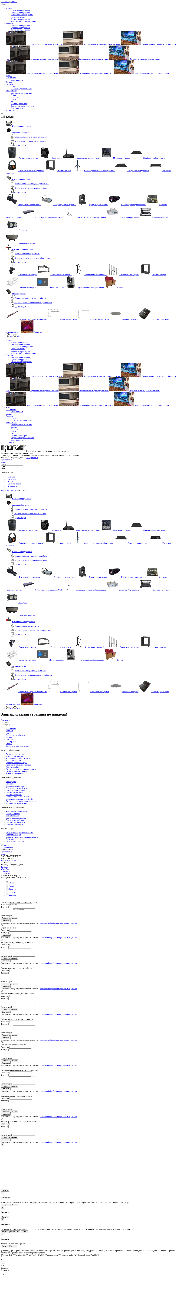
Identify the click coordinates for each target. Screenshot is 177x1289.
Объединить (14, 1232)
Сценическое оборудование (22, 15)
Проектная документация (21, 89)
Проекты (9, 84)
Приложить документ (9, 918)
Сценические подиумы (15, 822)
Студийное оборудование (16, 771)
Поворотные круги (13, 835)
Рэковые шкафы (12, 816)
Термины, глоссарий (19, 104)
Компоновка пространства (21, 30)
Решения (9, 23)
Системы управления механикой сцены (22, 837)
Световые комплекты (14, 792)
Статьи (13, 99)
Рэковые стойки (12, 767)
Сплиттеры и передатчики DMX (19, 799)
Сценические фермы (14, 824)
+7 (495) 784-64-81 (8, 490)
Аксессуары (11, 782)
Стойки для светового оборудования (21, 801)
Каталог (9, 8)
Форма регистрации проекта (22, 106)
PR (12, 102)
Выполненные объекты (15, 735)
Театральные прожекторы (16, 803)
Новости (14, 97)
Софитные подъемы (14, 839)
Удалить (13, 1246)
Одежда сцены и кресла (20, 19)
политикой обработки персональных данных (58, 923)
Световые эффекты (14, 795)
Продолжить (6, 720)
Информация (11, 91)
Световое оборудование (20, 13)
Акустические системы (15, 754)
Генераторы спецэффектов (17, 788)
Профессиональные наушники (18, 765)
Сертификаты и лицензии (21, 93)
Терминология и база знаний (18, 746)
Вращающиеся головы (15, 786)
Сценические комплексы (16, 818)
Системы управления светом (18, 797)
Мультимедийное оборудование (24, 21)
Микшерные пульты (14, 760)
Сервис (14, 95)
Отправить (6, 921)
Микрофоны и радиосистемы (18, 758)
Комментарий (6, 916)
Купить (14, 1205)
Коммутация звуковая (14, 756)
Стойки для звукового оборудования (21, 769)
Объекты (14, 86)
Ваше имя (5, 904)
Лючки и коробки (13, 814)
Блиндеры (10, 784)
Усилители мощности (14, 773)
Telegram (4, 867)
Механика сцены (18, 17)
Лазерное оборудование (15, 790)
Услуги (9, 76)
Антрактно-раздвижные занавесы (19, 833)
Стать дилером (17, 80)
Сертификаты (11, 742)
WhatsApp (5, 869)
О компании (11, 78)
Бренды (9, 82)
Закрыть (5, 1190)
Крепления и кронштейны (16, 811)
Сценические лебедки (15, 820)
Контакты (10, 110)
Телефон (4, 907)
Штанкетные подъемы (15, 841)
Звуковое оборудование (20, 10)
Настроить (6, 1205)
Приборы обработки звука (16, 763)
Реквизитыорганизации (6, 872)
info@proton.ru (32, 458)
